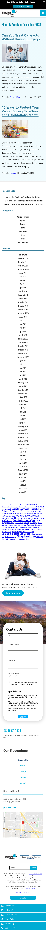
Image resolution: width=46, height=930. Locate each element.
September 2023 (23, 313)
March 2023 (23, 335)
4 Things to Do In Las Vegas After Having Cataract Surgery (23, 204)
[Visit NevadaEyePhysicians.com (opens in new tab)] (30, 857)
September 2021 (23, 401)
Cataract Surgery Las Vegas (14, 511)
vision (28, 539)
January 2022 (23, 386)
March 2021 (23, 423)
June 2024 (23, 280)
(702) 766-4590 (9, 807)
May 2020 (23, 459)
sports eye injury (14, 539)
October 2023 (23, 310)
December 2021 (23, 390)
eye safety (25, 523)
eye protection (18, 523)
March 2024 (23, 291)
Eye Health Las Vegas (24, 520)
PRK (6, 537)
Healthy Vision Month (22, 529)
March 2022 (23, 379)
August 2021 (23, 405)
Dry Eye (12, 516)
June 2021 (23, 412)
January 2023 (23, 342)
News (23, 228)
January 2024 (23, 299)
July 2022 (23, 364)
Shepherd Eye (26, 536)
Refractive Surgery (12, 537)
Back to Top (23, 898)
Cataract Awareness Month (28, 507)
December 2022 (23, 346)
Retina (23, 239)
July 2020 (23, 452)
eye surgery (34, 523)
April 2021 (23, 419)
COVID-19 (25, 513)
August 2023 (23, 317)
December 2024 (23, 258)
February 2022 (23, 383)
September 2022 (23, 357)
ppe (3, 537)
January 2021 (23, 430)
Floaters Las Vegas (18, 525)
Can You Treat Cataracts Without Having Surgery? (21, 37)
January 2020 (23, 474)
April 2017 (23, 485)
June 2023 (23, 324)
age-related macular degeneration (13, 505)
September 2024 (23, 269)
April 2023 (23, 332)
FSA (25, 525)
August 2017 (23, 478)
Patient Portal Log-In (13, 593)
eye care (13, 173)
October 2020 (23, 441)
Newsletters (23, 231)
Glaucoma (23, 224)
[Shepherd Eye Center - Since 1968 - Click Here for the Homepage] (10, 13)
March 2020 (23, 467)
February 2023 (23, 339)
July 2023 (23, 321)
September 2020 (23, 445)
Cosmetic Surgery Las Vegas (11, 513)
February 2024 (23, 295)
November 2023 (23, 306)
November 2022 (23, 350)
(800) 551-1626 (12, 730)
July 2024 (23, 277)
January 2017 (23, 492)
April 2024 (23, 288)
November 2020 (23, 437)
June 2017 (23, 481)
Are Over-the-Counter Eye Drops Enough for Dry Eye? (23, 197)
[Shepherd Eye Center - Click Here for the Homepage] (12, 857)
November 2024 (23, 262)
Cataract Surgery (16, 97)
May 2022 (23, 372)
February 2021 (23, 426)
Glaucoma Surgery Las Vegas (21, 527)
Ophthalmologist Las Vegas (16, 534)
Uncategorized (23, 242)
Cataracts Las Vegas (19, 509)
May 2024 (23, 284)
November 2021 (23, 394)
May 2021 (23, 415)
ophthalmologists (36, 534)
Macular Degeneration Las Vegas (23, 532)
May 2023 (23, 328)
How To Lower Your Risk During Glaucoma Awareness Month (23, 201)
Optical (23, 235)
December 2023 (23, 302)
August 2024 (23, 273)
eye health (7, 520)
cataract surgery (36, 509)
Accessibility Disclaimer (23, 892)
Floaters (11, 525)
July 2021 (23, 408)
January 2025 (23, 255)
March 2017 (23, 488)
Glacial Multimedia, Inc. (35, 874)
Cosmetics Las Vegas (34, 511)
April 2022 (23, 375)
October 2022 (23, 353)
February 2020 (23, 470)
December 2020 (23, 434)
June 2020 (23, 456)
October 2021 (23, 397)
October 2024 (23, 266)
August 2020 (23, 448)
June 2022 (23, 368)
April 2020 (23, 463)
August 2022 (23, 361)
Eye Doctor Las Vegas (22, 518)
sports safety (22, 539)
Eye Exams (39, 518)
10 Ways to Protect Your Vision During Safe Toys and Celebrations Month (20, 111)
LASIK (8, 532)
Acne (3, 505)
